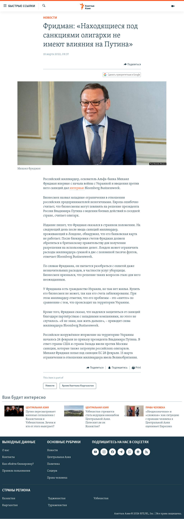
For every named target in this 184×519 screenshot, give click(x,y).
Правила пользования (16, 471)
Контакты (8, 457)
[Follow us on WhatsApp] (129, 451)
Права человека (155, 407)
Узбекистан (101, 498)
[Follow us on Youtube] (95, 451)
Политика (53, 464)
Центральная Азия (37, 407)
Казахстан (8, 498)
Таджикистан (57, 498)
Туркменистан (57, 505)
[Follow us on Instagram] (103, 451)
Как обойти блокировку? (18, 464)
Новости (50, 18)
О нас (5, 450)
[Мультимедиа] (172, 6)
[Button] (132, 64)
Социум (52, 471)
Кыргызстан (10, 505)
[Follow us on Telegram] (121, 451)
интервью (77, 188)
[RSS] (146, 451)
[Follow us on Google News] (138, 451)
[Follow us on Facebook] (112, 451)
